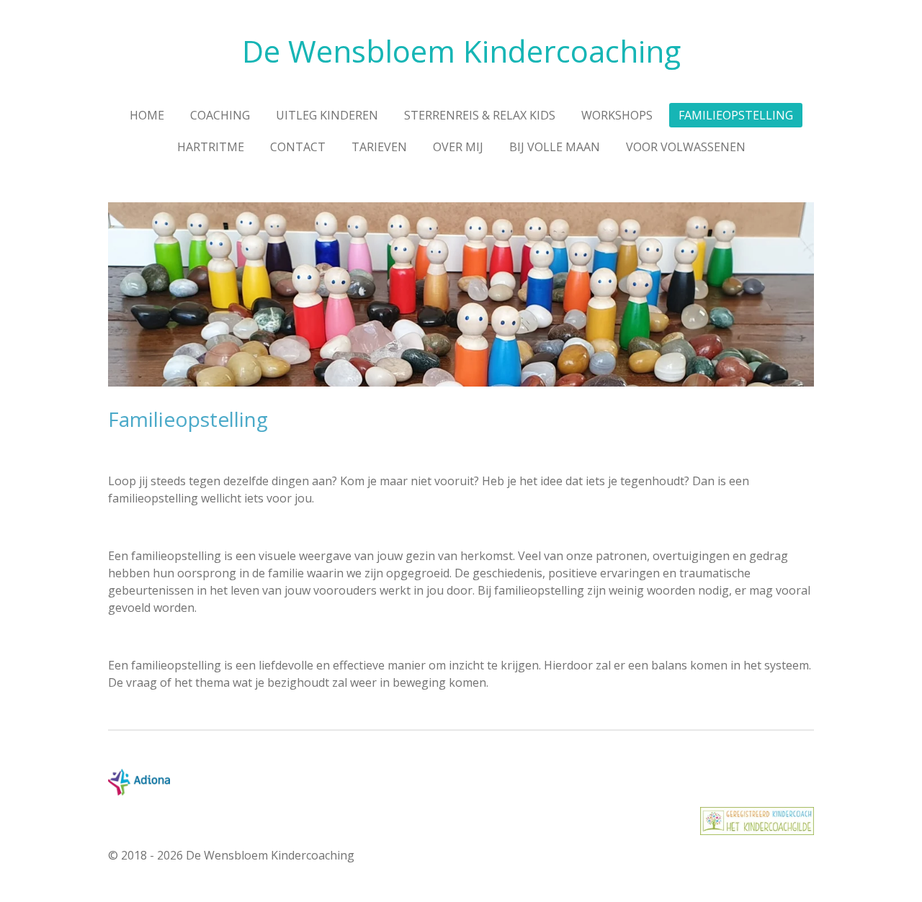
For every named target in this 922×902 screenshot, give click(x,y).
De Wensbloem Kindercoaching (461, 50)
